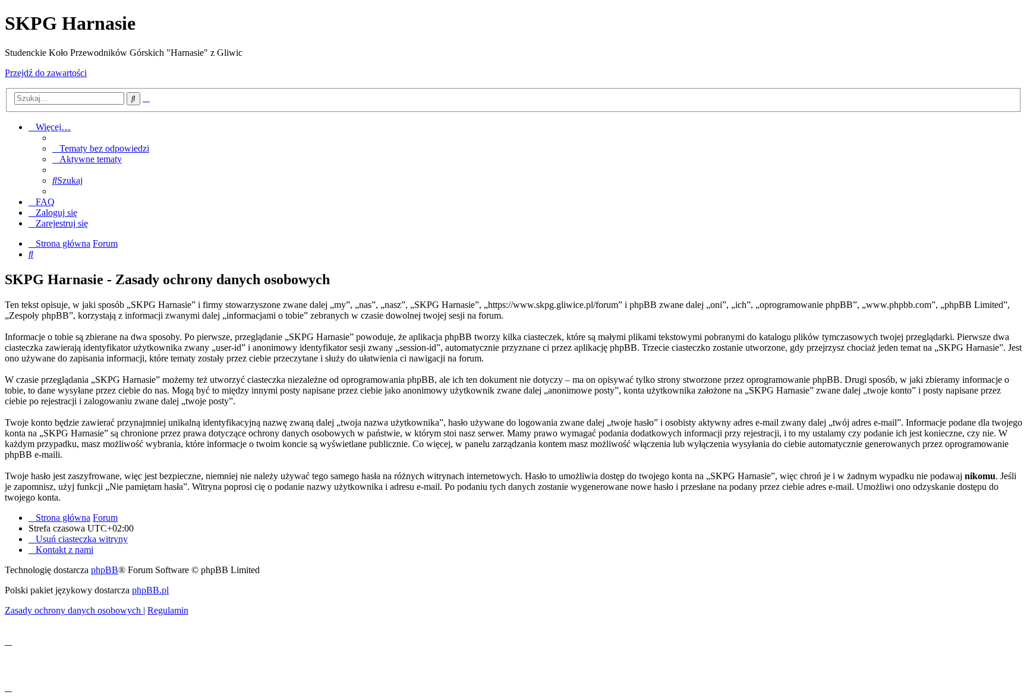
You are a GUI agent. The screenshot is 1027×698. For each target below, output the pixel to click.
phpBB (104, 570)
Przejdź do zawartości (46, 73)
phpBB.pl (150, 590)
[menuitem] (100, 148)
